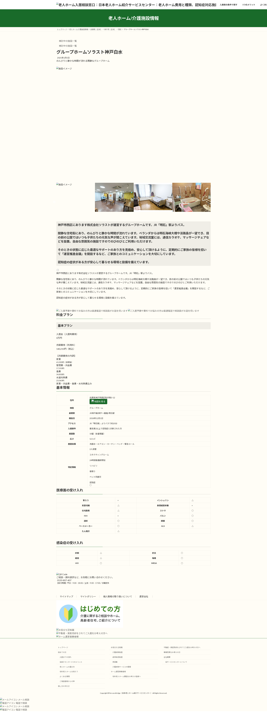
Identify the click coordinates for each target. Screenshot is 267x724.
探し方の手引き (64, 686)
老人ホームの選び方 (67, 667)
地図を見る (99, 401)
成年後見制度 (118, 657)
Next (212, 202)
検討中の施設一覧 (68, 41)
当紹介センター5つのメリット (71, 662)
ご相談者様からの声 (67, 681)
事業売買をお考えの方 (172, 652)
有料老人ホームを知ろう (69, 672)
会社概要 (167, 657)
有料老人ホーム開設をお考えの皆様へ (127, 676)
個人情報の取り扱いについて (117, 596)
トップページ (63, 647)
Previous (54, 202)
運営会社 (143, 596)
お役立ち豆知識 (117, 647)
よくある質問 (65, 676)
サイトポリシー (88, 596)
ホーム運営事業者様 (118, 672)
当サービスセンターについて (176, 662)
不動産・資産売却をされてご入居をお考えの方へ (182, 647)
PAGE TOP (258, 699)
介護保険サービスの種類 (122, 667)
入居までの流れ (65, 657)
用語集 (115, 662)
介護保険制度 (118, 652)
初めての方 (62, 652)
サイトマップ (66, 596)
